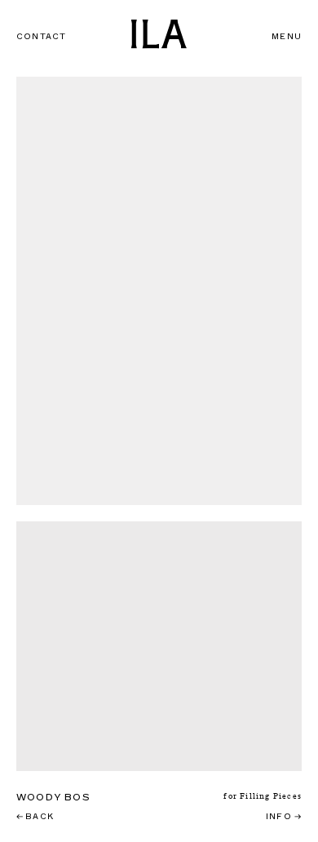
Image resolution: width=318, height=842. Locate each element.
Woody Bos (53, 797)
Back (35, 816)
